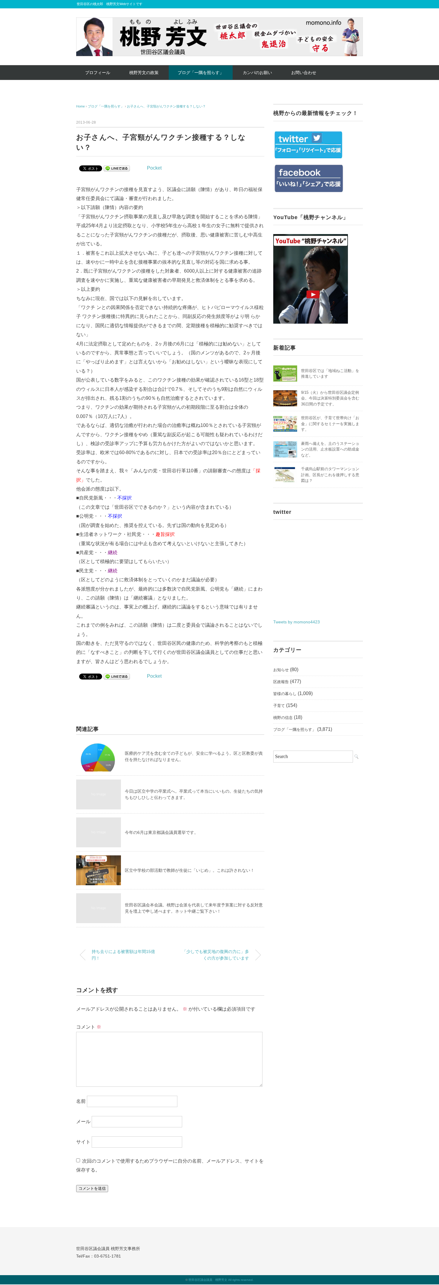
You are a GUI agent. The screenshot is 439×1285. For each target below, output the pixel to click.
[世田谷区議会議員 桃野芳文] (219, 21)
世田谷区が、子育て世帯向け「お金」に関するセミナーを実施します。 (330, 424)
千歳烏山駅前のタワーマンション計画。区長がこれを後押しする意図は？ (330, 475)
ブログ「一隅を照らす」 (201, 72)
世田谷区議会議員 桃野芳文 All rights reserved (220, 1279)
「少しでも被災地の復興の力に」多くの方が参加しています (215, 954)
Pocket (154, 167)
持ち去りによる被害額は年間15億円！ (123, 954)
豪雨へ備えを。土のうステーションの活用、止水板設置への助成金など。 (330, 449)
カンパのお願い (257, 72)
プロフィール (97, 72)
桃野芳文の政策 (144, 72)
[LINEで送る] (117, 167)
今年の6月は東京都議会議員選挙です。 (161, 832)
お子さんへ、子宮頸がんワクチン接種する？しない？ (166, 106)
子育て (279, 705)
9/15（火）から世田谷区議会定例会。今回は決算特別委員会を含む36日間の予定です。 (330, 398)
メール (83, 1121)
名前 (81, 1101)
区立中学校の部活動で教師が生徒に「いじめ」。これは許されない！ (189, 870)
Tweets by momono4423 (296, 622)
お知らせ (281, 670)
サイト (83, 1141)
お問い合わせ (303, 72)
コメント (88, 1026)
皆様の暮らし (285, 693)
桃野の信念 (283, 717)
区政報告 (281, 682)
